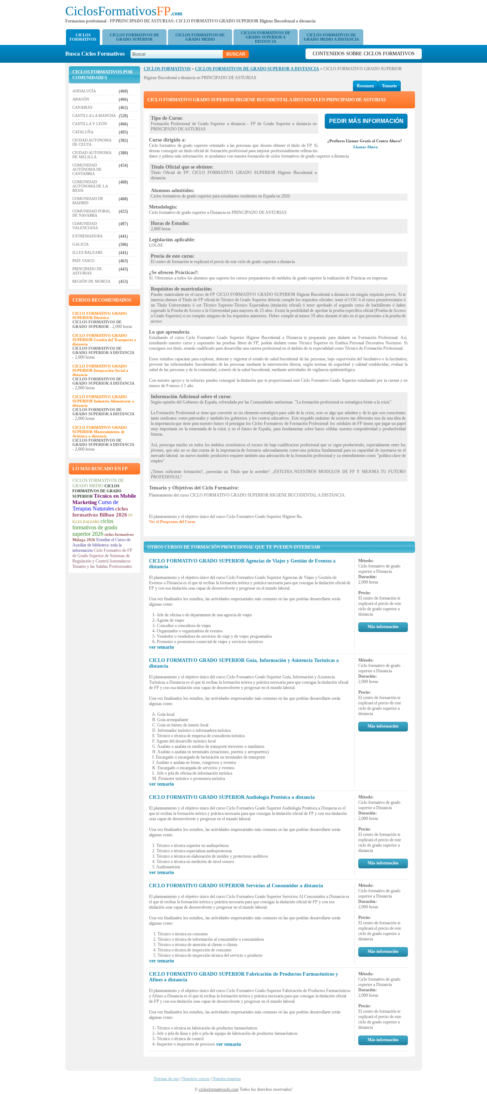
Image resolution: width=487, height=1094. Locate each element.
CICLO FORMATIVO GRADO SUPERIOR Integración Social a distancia (100, 370)
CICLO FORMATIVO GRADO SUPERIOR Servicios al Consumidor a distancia (236, 885)
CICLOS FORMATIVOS (83, 37)
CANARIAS (82, 107)
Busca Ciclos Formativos (97, 54)
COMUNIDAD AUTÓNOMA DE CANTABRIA (87, 169)
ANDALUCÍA (84, 91)
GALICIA (80, 244)
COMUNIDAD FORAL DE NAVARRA (91, 213)
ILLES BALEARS (87, 252)
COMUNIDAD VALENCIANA (85, 225)
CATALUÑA (82, 132)
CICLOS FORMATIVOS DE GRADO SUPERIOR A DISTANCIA (265, 37)
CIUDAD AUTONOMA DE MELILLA (91, 154)
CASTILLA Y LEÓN (89, 124)
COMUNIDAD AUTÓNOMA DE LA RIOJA (90, 186)
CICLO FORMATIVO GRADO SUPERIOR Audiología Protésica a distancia (232, 797)
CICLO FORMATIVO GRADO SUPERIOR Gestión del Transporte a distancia (104, 339)
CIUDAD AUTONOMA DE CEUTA (91, 142)
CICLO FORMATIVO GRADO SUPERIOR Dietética (99, 315)
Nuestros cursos (196, 1078)
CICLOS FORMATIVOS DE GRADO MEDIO (200, 37)
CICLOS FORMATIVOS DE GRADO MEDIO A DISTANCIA (331, 37)
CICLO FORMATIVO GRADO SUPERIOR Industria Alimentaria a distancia (103, 401)
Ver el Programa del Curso (172, 521)
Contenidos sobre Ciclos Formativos (364, 53)
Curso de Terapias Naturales (95, 505)
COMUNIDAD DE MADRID (87, 200)
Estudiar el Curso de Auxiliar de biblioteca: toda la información (101, 545)
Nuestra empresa (226, 1078)
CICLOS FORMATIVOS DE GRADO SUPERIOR (134, 37)
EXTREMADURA (87, 236)
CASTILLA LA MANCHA (94, 115)
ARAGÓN (80, 99)
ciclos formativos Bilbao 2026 (100, 512)
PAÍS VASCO (83, 260)
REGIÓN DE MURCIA (91, 281)
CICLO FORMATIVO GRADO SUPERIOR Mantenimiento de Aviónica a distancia (99, 431)
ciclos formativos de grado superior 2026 (94, 527)
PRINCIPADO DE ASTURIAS (87, 271)
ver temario (161, 647)
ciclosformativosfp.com (219, 1089)
